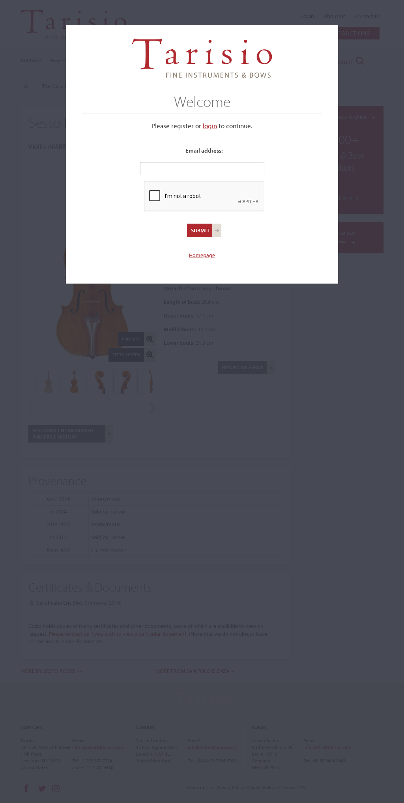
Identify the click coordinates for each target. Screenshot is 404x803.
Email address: (204, 150)
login (210, 125)
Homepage (202, 255)
